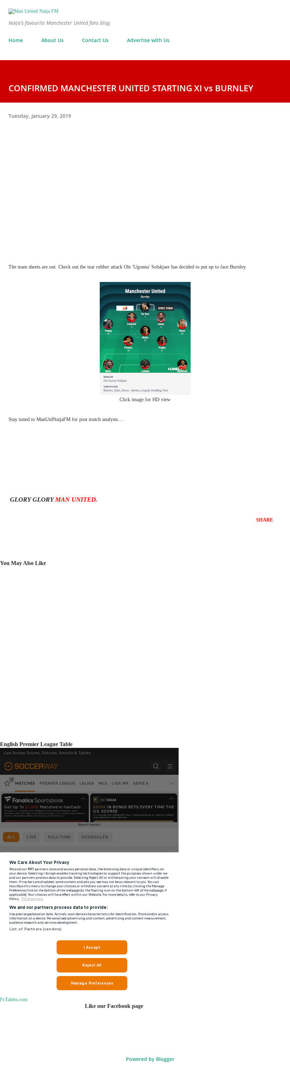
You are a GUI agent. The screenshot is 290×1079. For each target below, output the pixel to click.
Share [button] (264, 520)
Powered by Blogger (149, 1059)
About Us (52, 40)
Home (15, 40)
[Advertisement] (145, 192)
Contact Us (95, 40)
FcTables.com (14, 999)
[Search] (260, 12)
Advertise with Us (148, 40)
